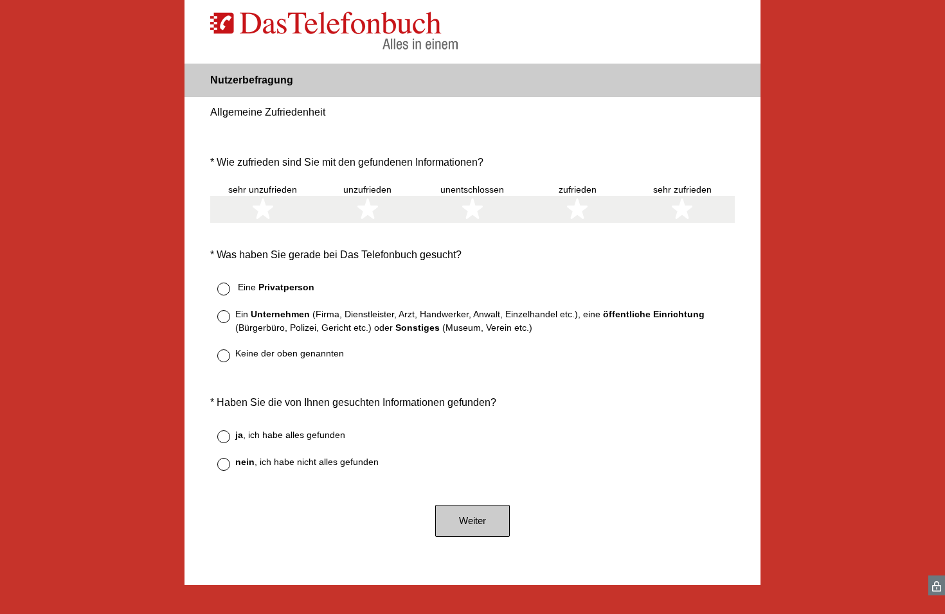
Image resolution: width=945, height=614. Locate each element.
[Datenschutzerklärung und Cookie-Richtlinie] (937, 585)
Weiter (472, 520)
